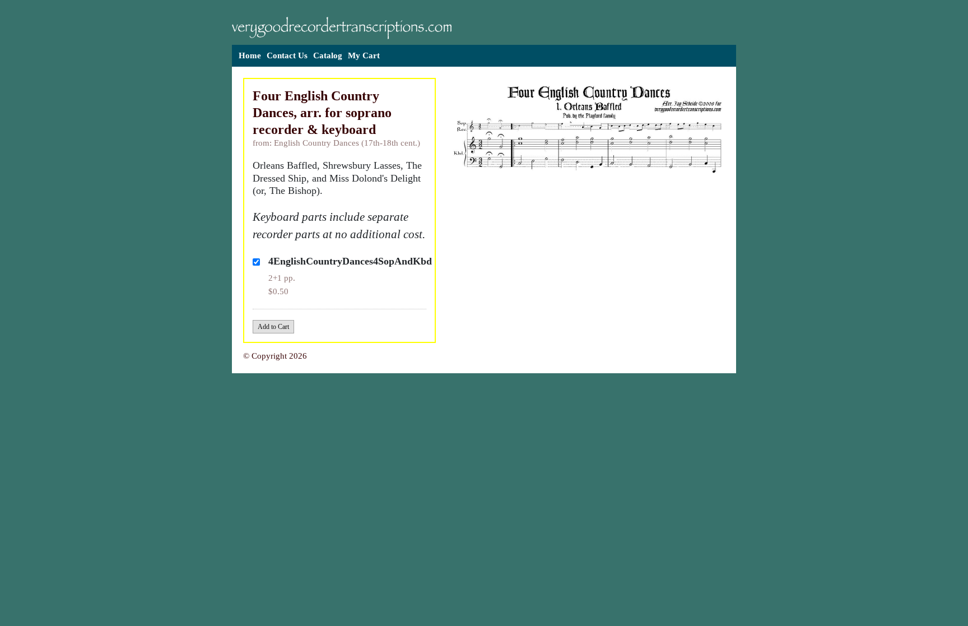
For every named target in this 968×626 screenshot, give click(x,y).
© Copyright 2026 (275, 355)
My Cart (364, 55)
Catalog (327, 55)
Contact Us (287, 55)
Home (250, 55)
